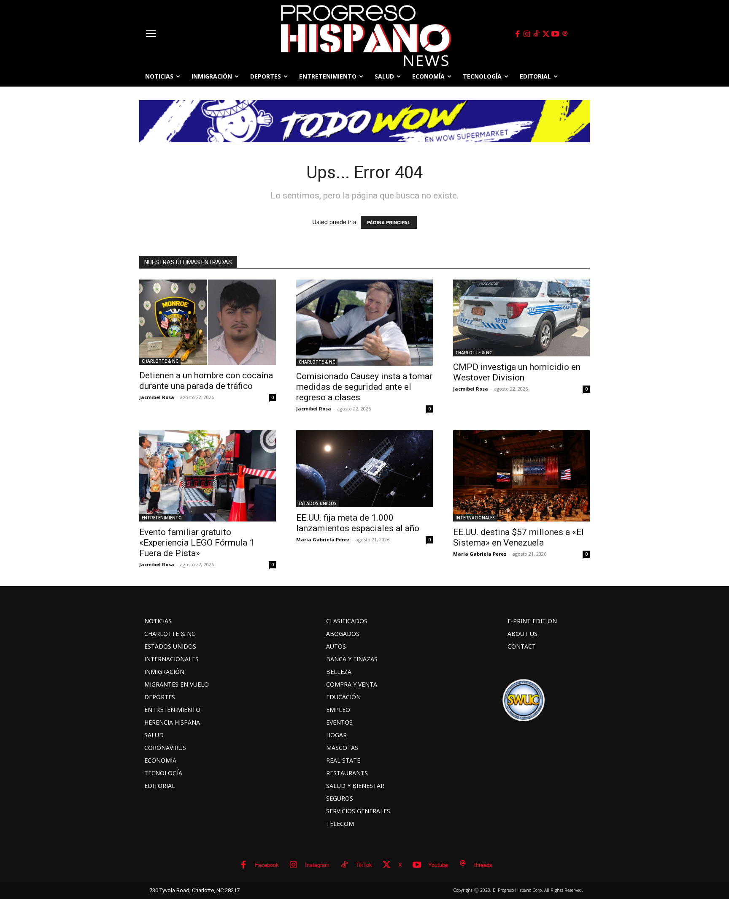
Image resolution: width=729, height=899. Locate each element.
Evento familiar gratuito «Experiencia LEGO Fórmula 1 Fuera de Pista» (196, 542)
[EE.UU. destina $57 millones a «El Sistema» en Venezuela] (521, 475)
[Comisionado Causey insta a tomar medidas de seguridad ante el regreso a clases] (364, 323)
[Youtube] (555, 34)
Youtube (438, 865)
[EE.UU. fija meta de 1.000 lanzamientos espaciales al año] (364, 468)
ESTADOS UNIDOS (318, 503)
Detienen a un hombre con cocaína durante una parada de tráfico (206, 380)
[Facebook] (517, 34)
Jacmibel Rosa (156, 397)
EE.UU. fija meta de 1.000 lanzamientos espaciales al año (357, 523)
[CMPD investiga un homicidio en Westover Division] (521, 318)
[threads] (565, 34)
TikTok (364, 865)
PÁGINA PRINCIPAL (388, 222)
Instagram (317, 865)
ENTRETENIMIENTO (162, 518)
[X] (546, 34)
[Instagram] (527, 34)
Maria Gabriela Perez (323, 539)
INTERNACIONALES (475, 518)
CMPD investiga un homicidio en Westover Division (516, 372)
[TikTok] (536, 34)
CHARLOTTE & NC (160, 361)
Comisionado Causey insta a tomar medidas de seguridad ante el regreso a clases (364, 386)
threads (483, 865)
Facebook (267, 865)
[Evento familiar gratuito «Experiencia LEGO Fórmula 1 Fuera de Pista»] (207, 475)
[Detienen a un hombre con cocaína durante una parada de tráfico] (207, 322)
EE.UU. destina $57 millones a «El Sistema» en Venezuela (518, 537)
